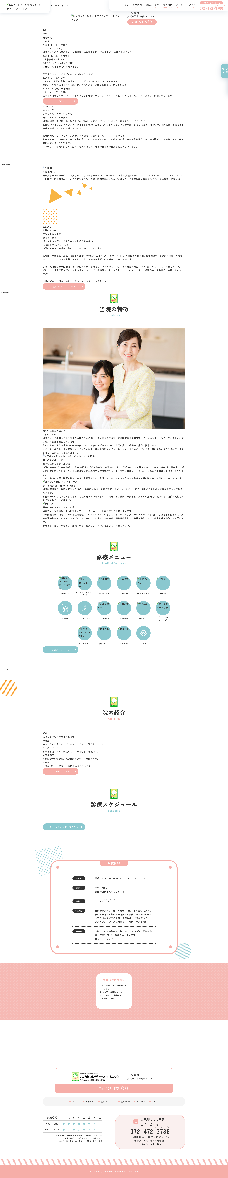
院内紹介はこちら (60, 771)
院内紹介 (125, 1101)
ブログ (155, 1101)
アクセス (140, 1101)
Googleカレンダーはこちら (64, 826)
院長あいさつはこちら (64, 286)
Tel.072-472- (142, 22)
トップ (75, 1101)
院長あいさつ (107, 1101)
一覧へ (60, 101)
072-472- (102, 901)
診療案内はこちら (60, 649)
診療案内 (89, 1101)
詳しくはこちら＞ (104, 938)
